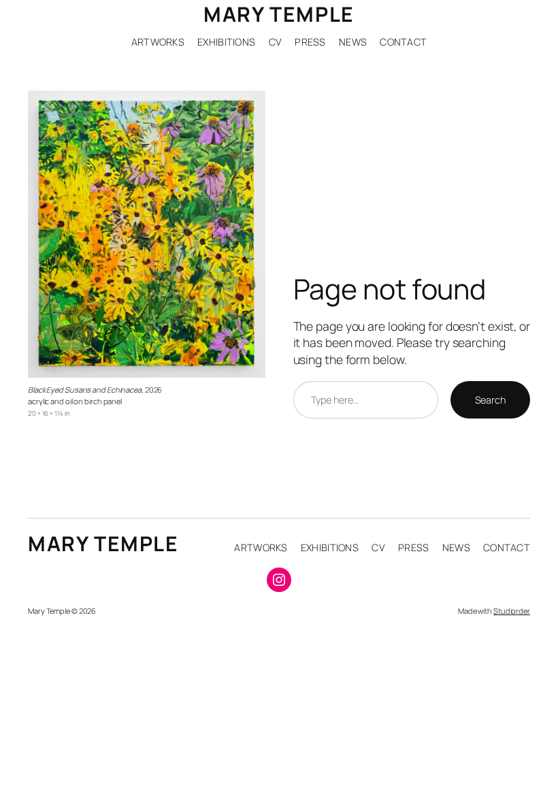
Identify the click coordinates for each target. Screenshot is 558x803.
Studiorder (511, 611)
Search (490, 399)
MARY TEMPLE (279, 14)
